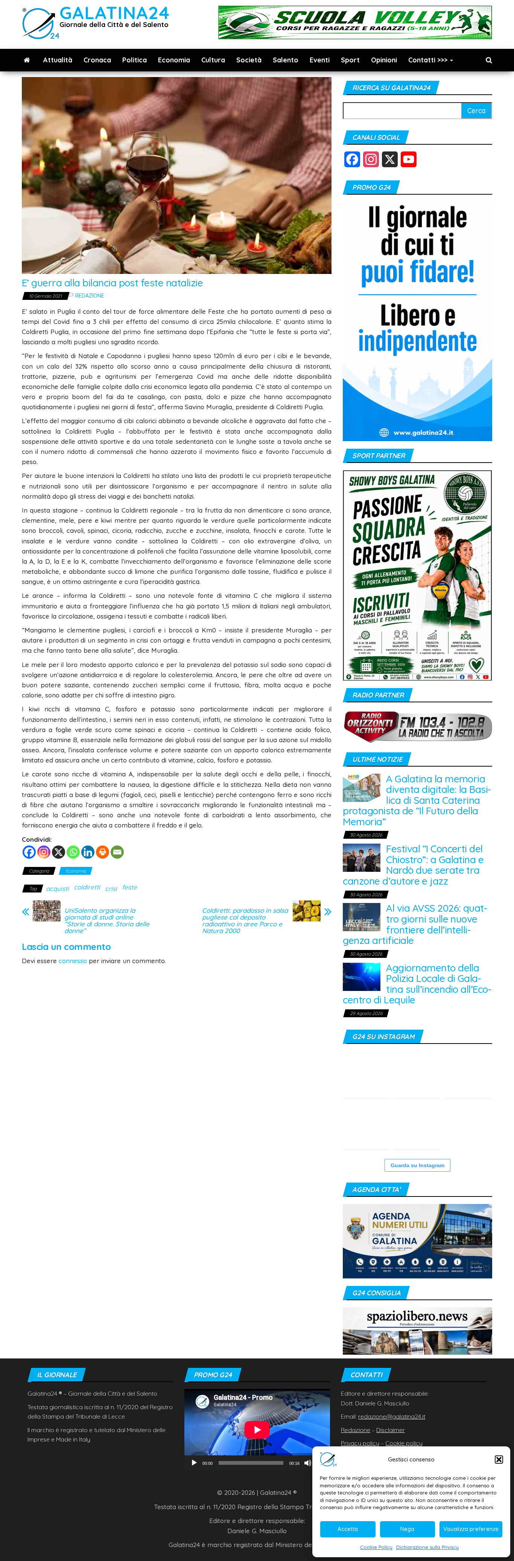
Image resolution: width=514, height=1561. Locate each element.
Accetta (348, 1528)
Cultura (213, 60)
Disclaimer (390, 1430)
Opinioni (384, 60)
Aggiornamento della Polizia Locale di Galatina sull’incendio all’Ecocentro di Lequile (417, 984)
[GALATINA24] (27, 60)
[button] (499, 1459)
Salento (285, 60)
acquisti (57, 888)
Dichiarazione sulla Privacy (427, 1547)
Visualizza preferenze (471, 1528)
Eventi (320, 60)
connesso (73, 961)
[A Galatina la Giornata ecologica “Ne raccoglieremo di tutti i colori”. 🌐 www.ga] (366, 1125)
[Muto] (308, 1463)
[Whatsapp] (73, 852)
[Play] (194, 1463)
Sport (350, 60)
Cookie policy (404, 1443)
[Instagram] (43, 852)
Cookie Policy (376, 1547)
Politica (134, 60)
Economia (174, 60)
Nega (407, 1528)
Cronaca (97, 60)
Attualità (57, 60)
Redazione (89, 295)
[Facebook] (29, 852)
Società (249, 60)
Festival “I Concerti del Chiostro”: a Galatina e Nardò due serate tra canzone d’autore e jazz (413, 865)
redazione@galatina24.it (391, 1416)
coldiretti (87, 887)
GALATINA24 (114, 13)
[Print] (102, 852)
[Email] (117, 852)
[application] (257, 1429)
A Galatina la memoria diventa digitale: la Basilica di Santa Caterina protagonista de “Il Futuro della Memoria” (417, 800)
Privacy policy (360, 1443)
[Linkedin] (87, 852)
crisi (111, 888)
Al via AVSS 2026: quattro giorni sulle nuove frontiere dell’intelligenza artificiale (415, 924)
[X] (58, 852)
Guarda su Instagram (417, 1165)
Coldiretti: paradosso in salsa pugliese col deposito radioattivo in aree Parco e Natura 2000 (245, 920)
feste (129, 887)
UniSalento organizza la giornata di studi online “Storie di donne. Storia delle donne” (106, 920)
